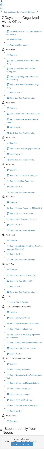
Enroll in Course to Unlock (22, 444)
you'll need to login (31, 441)
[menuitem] (1, 5)
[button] (1, 2)
